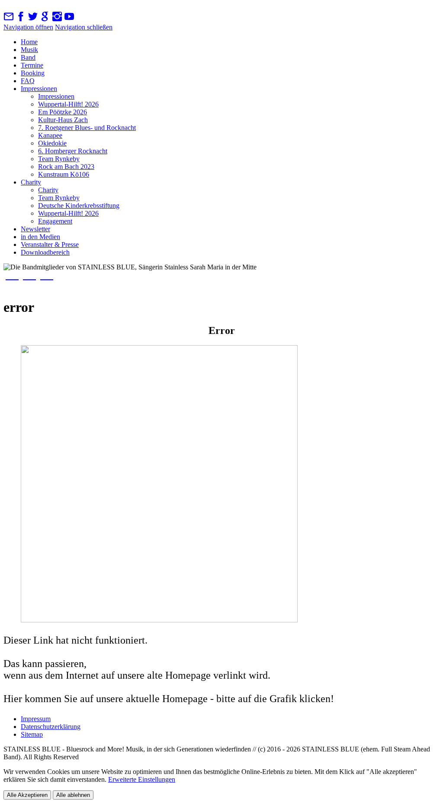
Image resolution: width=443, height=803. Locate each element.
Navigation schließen (83, 27)
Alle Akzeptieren (27, 795)
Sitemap (32, 734)
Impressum (36, 718)
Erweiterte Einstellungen (141, 779)
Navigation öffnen (28, 27)
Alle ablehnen (73, 795)
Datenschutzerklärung (50, 726)
